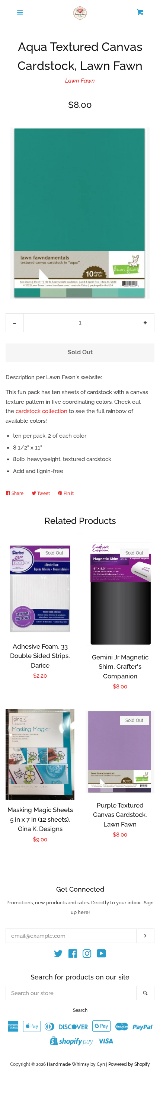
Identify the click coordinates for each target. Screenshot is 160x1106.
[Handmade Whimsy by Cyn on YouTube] (101, 955)
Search (80, 1010)
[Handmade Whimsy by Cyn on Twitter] (58, 955)
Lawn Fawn (80, 80)
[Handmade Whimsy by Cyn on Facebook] (72, 955)
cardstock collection (41, 411)
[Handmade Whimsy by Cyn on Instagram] (87, 955)
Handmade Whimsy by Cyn (76, 1064)
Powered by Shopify (129, 1064)
